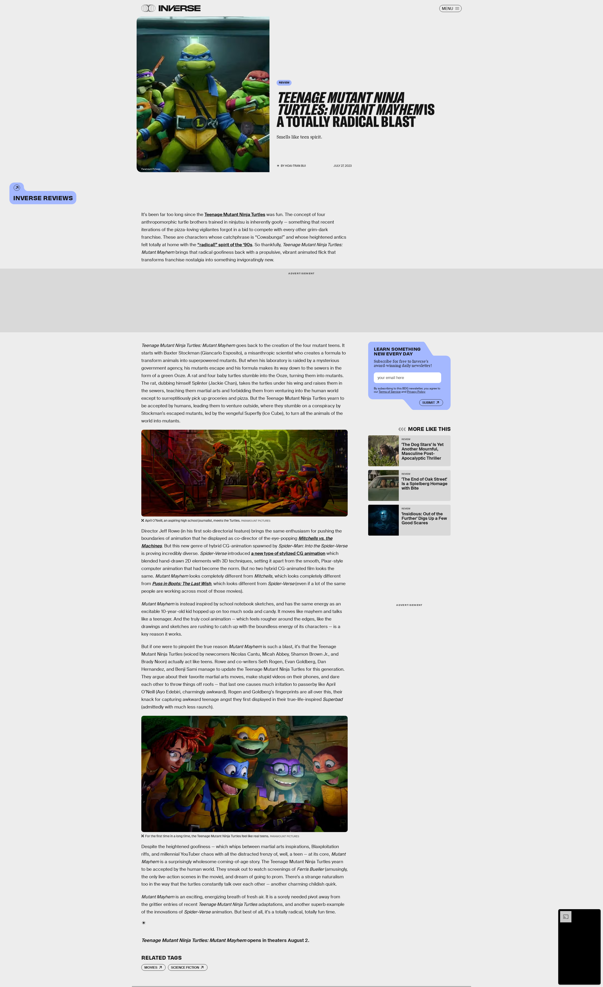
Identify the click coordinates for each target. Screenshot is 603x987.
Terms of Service (390, 392)
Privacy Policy (416, 392)
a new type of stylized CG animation (288, 553)
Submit (428, 402)
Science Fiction (185, 967)
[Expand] (563, 913)
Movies (150, 967)
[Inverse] (179, 8)
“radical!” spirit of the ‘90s (224, 245)
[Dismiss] (595, 913)
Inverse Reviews (43, 197)
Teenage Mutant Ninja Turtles (234, 214)
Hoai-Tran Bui (295, 166)
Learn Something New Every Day (397, 351)
